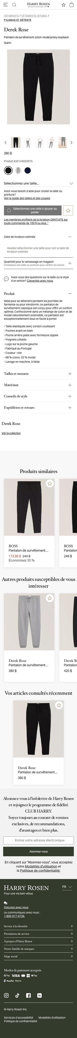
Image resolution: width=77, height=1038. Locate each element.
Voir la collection (11, 433)
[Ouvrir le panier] (71, 4)
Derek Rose (16, 29)
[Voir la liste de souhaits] (63, 5)
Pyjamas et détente (17, 19)
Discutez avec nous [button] (16, 907)
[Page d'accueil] (38, 5)
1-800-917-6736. (14, 916)
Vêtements (11, 15)
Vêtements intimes (34, 15)
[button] (5, 5)
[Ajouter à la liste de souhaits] (50, 483)
